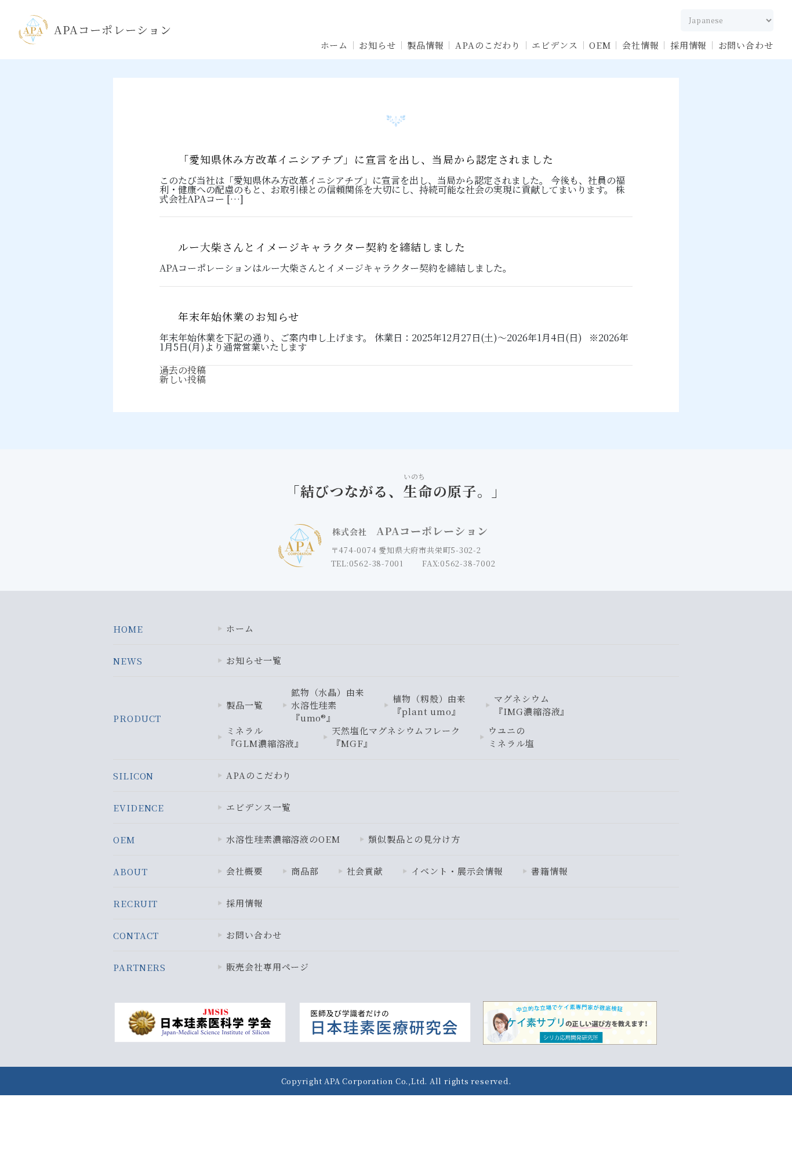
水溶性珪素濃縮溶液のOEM (283, 839)
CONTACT (136, 935)
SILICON (133, 776)
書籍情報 (549, 871)
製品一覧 (244, 705)
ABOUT (130, 871)
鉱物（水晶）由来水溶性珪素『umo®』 (328, 705)
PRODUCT (137, 718)
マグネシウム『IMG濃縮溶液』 (531, 704)
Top (753, 1121)
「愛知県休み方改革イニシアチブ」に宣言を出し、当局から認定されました (366, 159)
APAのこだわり (488, 45)
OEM (600, 45)
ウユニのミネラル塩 (511, 736)
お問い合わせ (745, 45)
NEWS (128, 661)
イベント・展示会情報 (457, 871)
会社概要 (244, 871)
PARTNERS (139, 967)
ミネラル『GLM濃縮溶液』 (265, 736)
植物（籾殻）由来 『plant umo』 (429, 704)
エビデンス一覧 (258, 807)
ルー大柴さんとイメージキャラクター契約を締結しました (322, 246)
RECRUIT (135, 903)
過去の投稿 (182, 370)
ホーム (334, 45)
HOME (128, 629)
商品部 (305, 871)
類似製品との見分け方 (414, 839)
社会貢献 (365, 871)
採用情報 (688, 45)
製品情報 (425, 45)
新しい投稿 (182, 379)
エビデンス (555, 45)
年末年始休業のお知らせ (238, 316)
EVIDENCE (138, 808)
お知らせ (377, 45)
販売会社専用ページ (267, 967)
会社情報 (640, 45)
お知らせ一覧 (253, 660)
